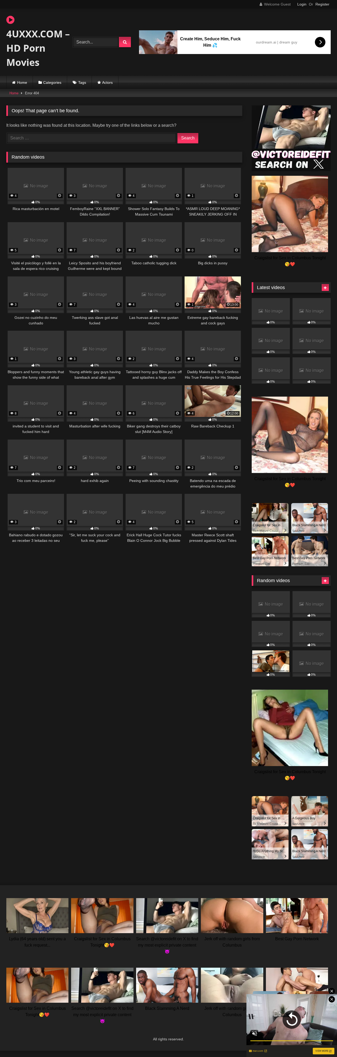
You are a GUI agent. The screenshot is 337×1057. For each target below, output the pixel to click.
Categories (52, 82)
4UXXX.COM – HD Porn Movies (38, 48)
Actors (107, 82)
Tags (82, 82)
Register (322, 4)
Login (301, 4)
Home (22, 82)
